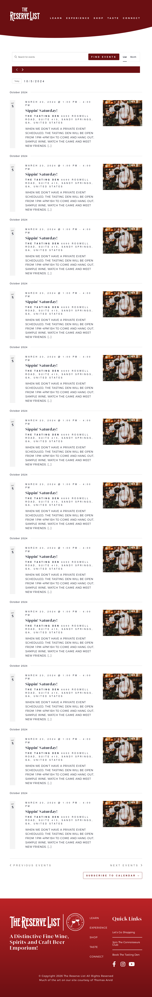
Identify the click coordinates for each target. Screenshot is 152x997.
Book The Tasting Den (126, 954)
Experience (78, 18)
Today (16, 81)
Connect (132, 18)
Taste (113, 18)
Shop (99, 18)
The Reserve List (75, 976)
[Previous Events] (17, 69)
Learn (56, 18)
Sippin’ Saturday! (41, 110)
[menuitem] (56, 15)
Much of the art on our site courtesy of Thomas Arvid (76, 980)
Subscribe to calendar (111, 875)
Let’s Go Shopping (123, 932)
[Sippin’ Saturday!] (122, 113)
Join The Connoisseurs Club (126, 944)
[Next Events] (22, 69)
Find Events (103, 56)
